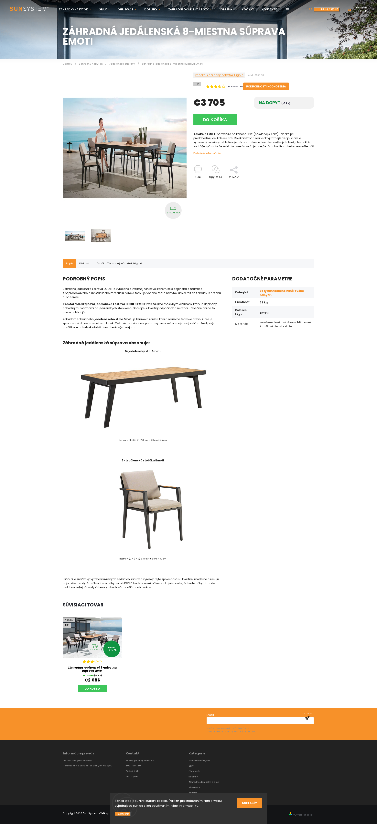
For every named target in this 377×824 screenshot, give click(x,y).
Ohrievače (194, 771)
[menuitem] (77, 9)
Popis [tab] (69, 263)
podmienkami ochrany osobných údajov (231, 731)
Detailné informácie (207, 153)
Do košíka (215, 119)
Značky (192, 792)
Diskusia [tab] (85, 263)
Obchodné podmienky (77, 760)
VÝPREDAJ (194, 787)
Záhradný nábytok (199, 760)
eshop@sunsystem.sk (140, 760)
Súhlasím (249, 803)
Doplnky (193, 776)
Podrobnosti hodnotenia (266, 86)
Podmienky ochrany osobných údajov (87, 765)
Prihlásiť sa (307, 718)
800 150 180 (133, 765)
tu (197, 806)
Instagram (132, 776)
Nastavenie (122, 813)
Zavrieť (300, 184)
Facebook (132, 771)
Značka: (219, 75)
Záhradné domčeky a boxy (204, 782)
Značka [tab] (119, 263)
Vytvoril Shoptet (303, 815)
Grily (191, 765)
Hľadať (311, 9)
